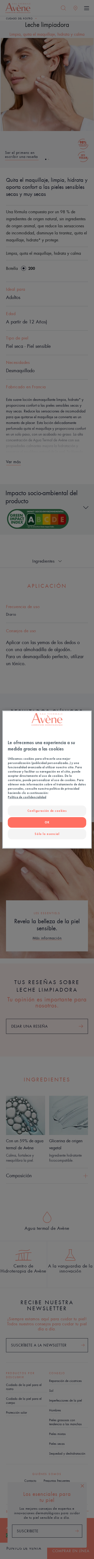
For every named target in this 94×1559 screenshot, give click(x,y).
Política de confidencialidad (27, 797)
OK (47, 822)
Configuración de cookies (47, 811)
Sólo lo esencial (47, 834)
